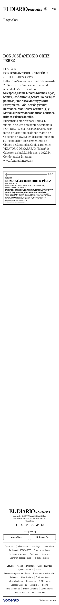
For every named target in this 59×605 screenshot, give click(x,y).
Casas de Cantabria (19, 585)
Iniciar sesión (46, 9)
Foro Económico (13, 588)
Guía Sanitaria (27, 577)
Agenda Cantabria (25, 569)
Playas (38, 569)
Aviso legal (35, 546)
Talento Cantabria (16, 581)
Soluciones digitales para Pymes (17, 573)
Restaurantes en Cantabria (44, 573)
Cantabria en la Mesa (26, 566)
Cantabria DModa (45, 566)
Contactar (9, 546)
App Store (17, 537)
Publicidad (34, 554)
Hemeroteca (31, 581)
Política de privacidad (18, 554)
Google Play (44, 537)
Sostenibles (34, 585)
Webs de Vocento (46, 600)
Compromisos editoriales (20, 558)
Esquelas (10, 20)
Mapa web (45, 554)
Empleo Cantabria (30, 588)
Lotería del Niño (39, 592)
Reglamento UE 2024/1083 (20, 550)
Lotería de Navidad (21, 592)
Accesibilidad (48, 546)
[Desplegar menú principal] (53, 9)
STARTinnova (44, 581)
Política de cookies (41, 558)
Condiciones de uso (42, 550)
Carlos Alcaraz (47, 588)
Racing (45, 585)
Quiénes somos (22, 546)
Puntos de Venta (42, 577)
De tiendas (14, 577)
